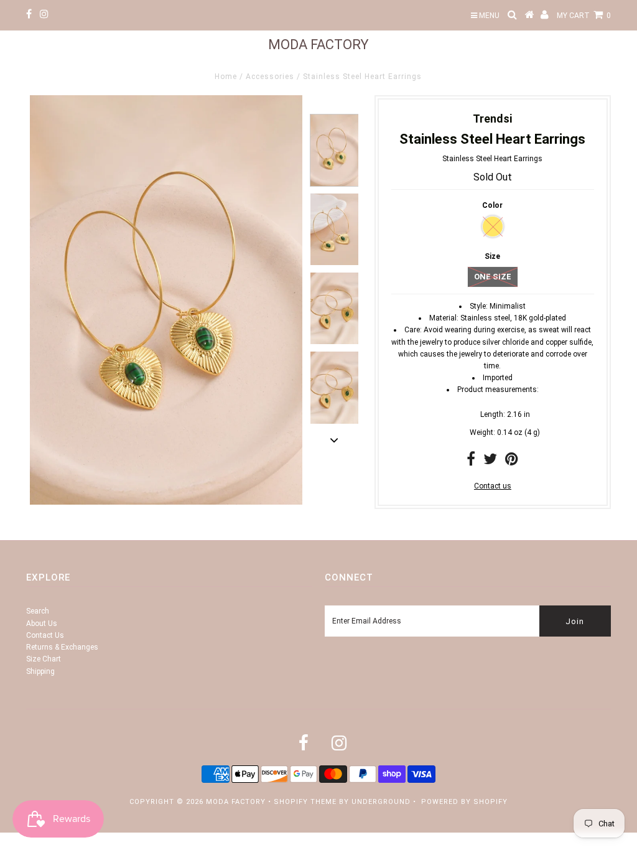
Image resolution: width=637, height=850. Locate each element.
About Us (41, 623)
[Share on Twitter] (490, 461)
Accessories (270, 76)
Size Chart (43, 659)
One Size (492, 276)
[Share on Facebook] (471, 461)
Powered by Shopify (464, 802)
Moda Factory (318, 44)
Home (226, 76)
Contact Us (45, 635)
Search (37, 611)
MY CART (584, 15)
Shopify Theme (305, 802)
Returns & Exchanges (62, 647)
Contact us (492, 486)
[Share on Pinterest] (511, 461)
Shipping (40, 671)
